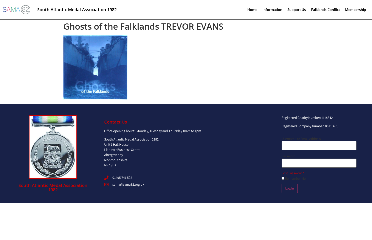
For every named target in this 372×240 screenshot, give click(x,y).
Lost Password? (293, 173)
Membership (355, 9)
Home (252, 9)
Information (272, 9)
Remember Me (295, 178)
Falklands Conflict (325, 9)
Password (288, 156)
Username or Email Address (301, 139)
